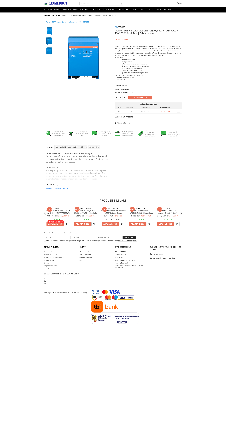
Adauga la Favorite (123, 123)
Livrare (46, 263)
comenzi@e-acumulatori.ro (164, 258)
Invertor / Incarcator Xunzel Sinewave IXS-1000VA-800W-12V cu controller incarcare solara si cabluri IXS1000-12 (168, 212)
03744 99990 (158, 254)
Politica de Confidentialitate (53, 257)
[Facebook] (45, 278)
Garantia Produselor (86, 257)
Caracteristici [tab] (61, 147)
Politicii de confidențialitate (127, 241)
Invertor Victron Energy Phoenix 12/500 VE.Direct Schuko (113, 212)
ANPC (81, 260)
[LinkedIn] (45, 281)
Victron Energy (85, 208)
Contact (143, 10)
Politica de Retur (85, 254)
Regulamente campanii (52, 266)
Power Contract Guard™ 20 (161, 10)
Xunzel (168, 208)
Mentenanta (124, 10)
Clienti (82, 247)
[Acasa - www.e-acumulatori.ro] (56, 4)
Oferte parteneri (109, 10)
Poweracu (57, 208)
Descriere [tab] (49, 147)
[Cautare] (121, 4)
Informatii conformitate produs (57, 188)
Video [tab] (83, 147)
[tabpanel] (83, 54)
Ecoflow (67, 10)
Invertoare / (55, 15)
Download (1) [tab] (73, 147)
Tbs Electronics (140, 208)
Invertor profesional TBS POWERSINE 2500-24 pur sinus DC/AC (141, 212)
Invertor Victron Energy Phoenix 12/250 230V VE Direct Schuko (85, 212)
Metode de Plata (85, 252)
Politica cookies (49, 260)
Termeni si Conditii (50, 254)
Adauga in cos (140, 97)
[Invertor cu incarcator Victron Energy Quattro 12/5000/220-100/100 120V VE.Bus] (83, 54)
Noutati (96, 10)
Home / (47, 15)
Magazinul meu (51, 247)
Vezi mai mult (51, 184)
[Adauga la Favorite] (66, 224)
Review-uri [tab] (94, 147)
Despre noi (48, 252)
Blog (135, 10)
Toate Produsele (52, 10)
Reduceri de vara (81, 10)
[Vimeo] (45, 284)
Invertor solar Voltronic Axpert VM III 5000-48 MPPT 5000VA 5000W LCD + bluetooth (58, 212)
